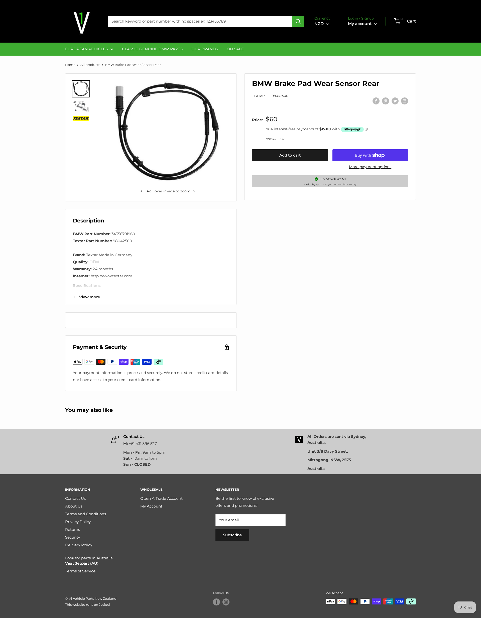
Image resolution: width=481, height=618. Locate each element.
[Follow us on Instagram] (225, 601)
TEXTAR (258, 96)
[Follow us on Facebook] (216, 601)
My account (360, 23)
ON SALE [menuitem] (235, 49)
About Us (73, 506)
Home (70, 65)
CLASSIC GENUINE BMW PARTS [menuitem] (152, 49)
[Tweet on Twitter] (395, 100)
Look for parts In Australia (89, 561)
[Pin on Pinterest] (385, 100)
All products (90, 65)
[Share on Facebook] (376, 100)
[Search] (298, 21)
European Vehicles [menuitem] (86, 49)
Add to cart (290, 155)
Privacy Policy (78, 521)
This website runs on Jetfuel (87, 604)
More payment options (370, 166)
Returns (72, 529)
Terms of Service (80, 571)
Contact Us (75, 498)
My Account (151, 506)
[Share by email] (404, 100)
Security (72, 537)
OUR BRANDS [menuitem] (204, 49)
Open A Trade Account (161, 498)
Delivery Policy (78, 545)
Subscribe (232, 535)
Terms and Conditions (85, 514)
